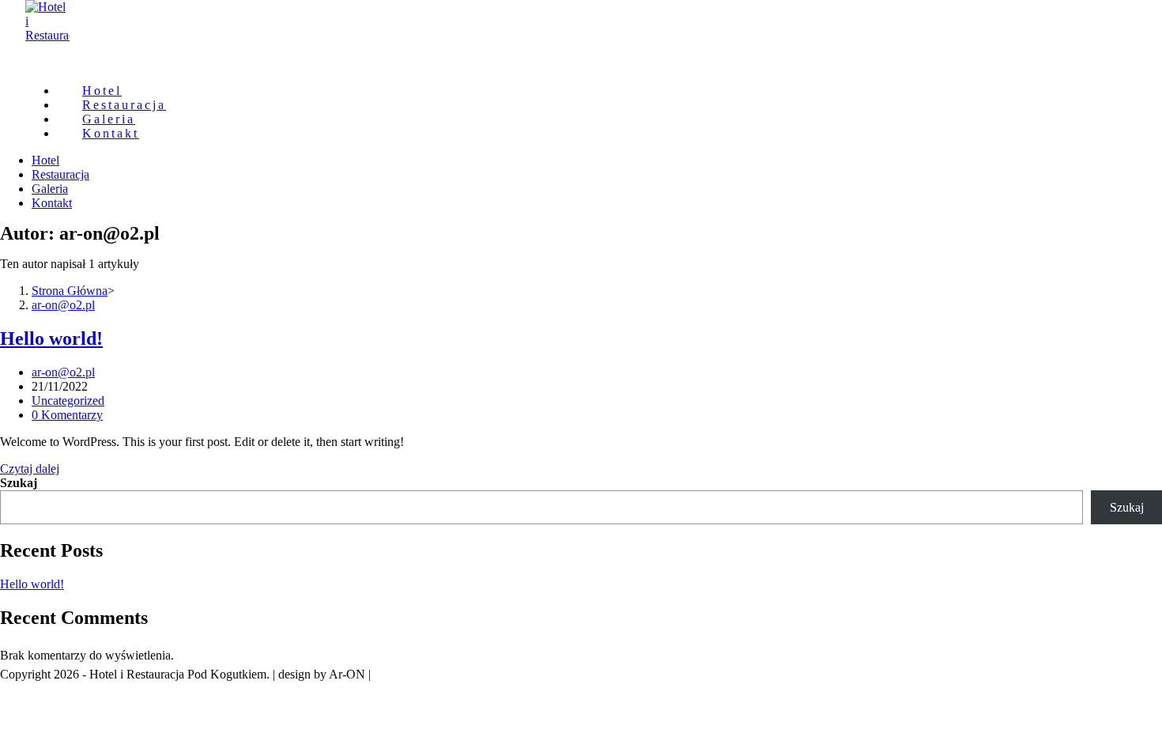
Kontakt (52, 203)
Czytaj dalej (29, 468)
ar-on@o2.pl (63, 372)
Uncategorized (68, 400)
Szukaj (18, 483)
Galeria (50, 188)
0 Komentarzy (67, 414)
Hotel (45, 160)
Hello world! (51, 338)
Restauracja (60, 174)
